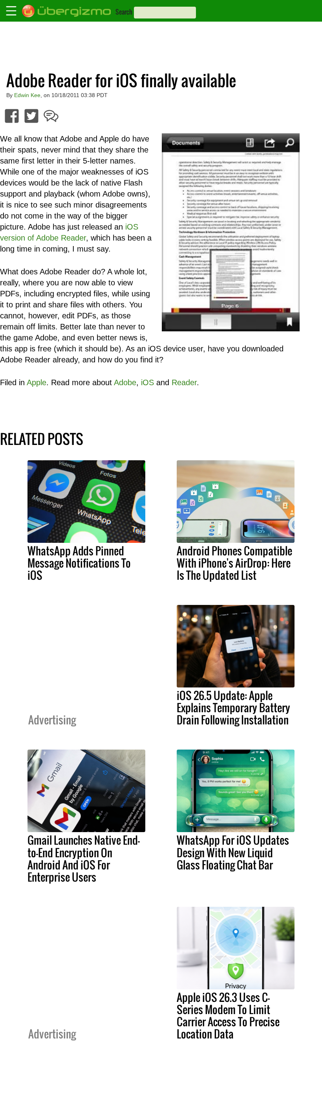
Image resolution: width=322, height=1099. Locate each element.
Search (123, 12)
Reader (184, 382)
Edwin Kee (27, 95)
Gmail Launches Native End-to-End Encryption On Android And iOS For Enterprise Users (83, 858)
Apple (36, 382)
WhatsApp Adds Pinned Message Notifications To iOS (79, 563)
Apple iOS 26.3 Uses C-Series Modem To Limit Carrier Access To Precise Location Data (228, 1015)
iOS (147, 382)
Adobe (125, 382)
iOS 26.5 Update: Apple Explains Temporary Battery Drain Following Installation (233, 707)
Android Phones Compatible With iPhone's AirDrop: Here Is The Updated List (234, 563)
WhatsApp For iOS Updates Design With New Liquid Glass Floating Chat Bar (233, 852)
